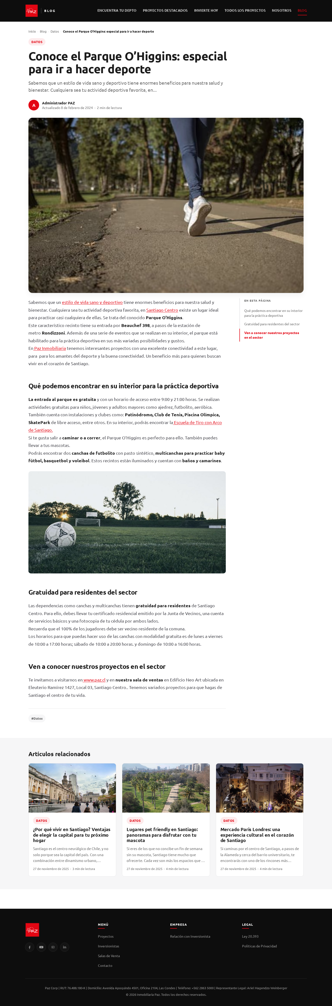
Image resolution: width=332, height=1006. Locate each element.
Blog (43, 31)
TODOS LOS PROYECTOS (245, 10)
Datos (55, 31)
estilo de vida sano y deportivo (92, 302)
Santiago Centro (162, 309)
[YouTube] (41, 947)
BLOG (302, 10)
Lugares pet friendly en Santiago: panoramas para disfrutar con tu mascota (162, 834)
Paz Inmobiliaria (49, 348)
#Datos (37, 718)
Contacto (105, 965)
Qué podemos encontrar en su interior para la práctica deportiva (273, 312)
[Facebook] (29, 947)
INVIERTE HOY (206, 10)
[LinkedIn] (64, 947)
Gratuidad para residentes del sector (272, 324)
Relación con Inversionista (190, 936)
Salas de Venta (109, 955)
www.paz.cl (94, 679)
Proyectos (106, 936)
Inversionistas (108, 946)
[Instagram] (53, 947)
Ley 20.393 (250, 936)
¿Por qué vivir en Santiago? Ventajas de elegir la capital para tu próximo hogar (71, 834)
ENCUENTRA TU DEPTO (117, 10)
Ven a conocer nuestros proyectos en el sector (271, 335)
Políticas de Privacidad (259, 946)
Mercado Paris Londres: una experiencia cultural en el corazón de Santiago (257, 834)
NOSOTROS (281, 10)
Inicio (32, 31)
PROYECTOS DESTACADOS (165, 10)
